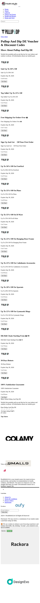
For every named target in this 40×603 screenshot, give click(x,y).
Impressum (8, 502)
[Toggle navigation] (19, 6)
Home (6, 9)
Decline (3, 531)
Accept (9, 531)
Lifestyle (7, 13)
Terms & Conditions (11, 499)
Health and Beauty (10, 16)
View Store (4, 37)
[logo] (10, 6)
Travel (7, 11)
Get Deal (4, 81)
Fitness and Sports (10, 14)
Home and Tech (9, 18)
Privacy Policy (9, 500)
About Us (8, 497)
